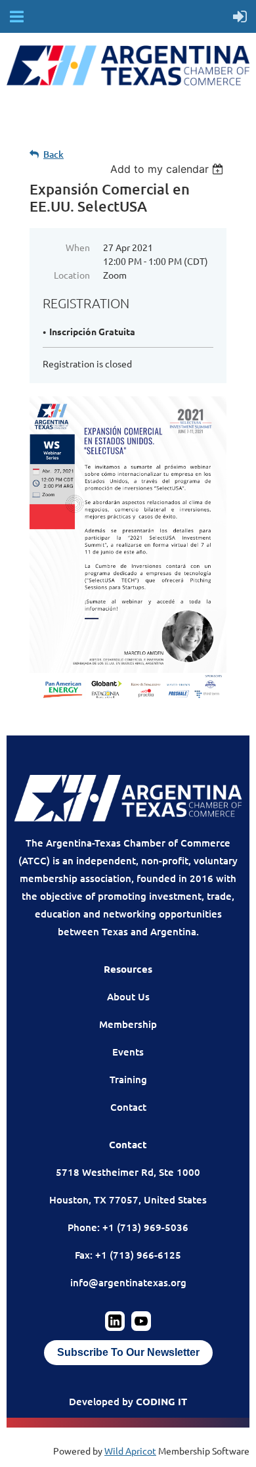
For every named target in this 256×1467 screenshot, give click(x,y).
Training (128, 1079)
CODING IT (161, 1401)
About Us (128, 996)
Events (128, 1051)
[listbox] (168, 169)
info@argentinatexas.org (128, 1282)
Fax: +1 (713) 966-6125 (128, 1254)
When (78, 247)
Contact (128, 1106)
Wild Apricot (130, 1450)
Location (72, 275)
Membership (128, 1024)
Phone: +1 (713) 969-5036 (128, 1227)
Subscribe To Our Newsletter (128, 1352)
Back (53, 154)
